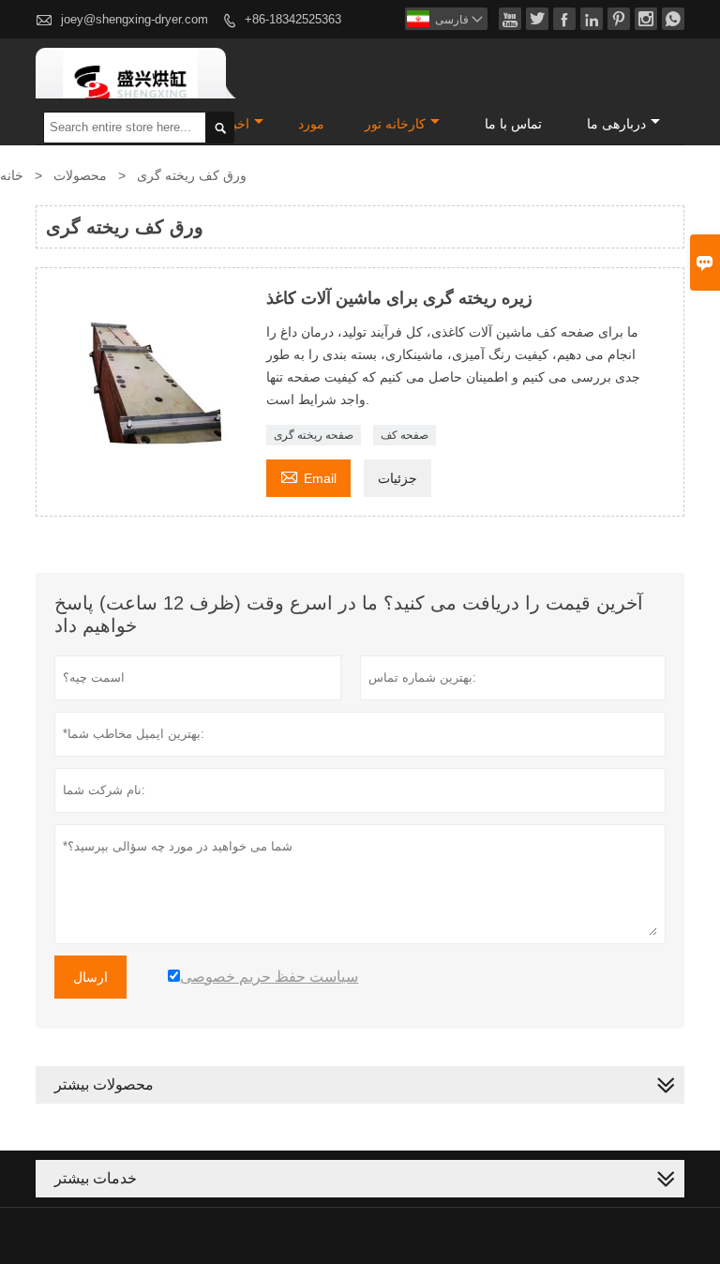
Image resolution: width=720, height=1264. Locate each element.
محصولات (80, 175)
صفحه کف (404, 435)
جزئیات (397, 478)
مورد (311, 123)
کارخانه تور (395, 123)
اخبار (236, 123)
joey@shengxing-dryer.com (134, 19)
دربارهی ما (616, 123)
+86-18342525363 (293, 19)
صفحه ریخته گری (313, 435)
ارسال (90, 977)
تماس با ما (513, 123)
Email (308, 476)
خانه (11, 175)
